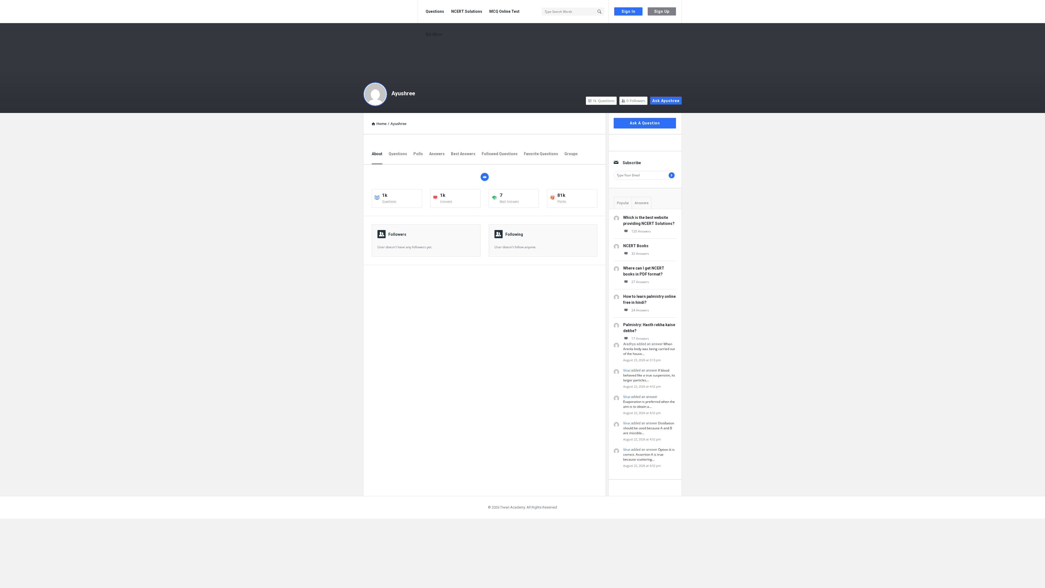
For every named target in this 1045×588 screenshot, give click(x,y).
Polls (418, 154)
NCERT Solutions (466, 11)
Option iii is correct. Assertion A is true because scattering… (649, 454)
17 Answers (640, 338)
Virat (626, 370)
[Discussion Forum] (390, 11)
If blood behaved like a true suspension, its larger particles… (649, 375)
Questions (435, 11)
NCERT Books (635, 246)
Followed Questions (500, 154)
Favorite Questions (541, 154)
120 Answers (641, 231)
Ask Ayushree (666, 101)
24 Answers (640, 310)
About (377, 154)
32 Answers (640, 253)
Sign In (628, 11)
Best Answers (463, 154)
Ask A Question (645, 123)
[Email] (485, 177)
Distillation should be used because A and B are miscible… (648, 428)
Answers (437, 154)
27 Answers (640, 282)
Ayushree (403, 93)
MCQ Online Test (504, 11)
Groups (571, 154)
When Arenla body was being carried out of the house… (649, 349)
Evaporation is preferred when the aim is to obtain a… (649, 404)
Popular (623, 203)
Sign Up (662, 11)
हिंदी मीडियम (434, 34)
